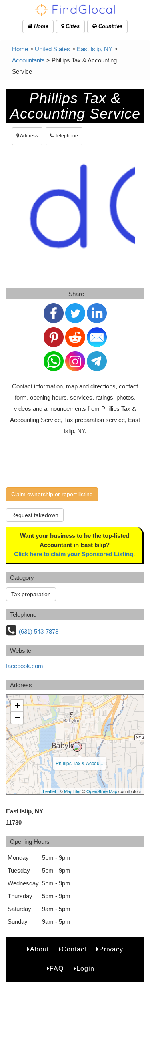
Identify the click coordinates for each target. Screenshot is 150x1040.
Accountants (28, 60)
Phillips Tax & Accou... (79, 763)
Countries (109, 26)
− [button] (17, 717)
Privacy (111, 949)
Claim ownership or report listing (52, 494)
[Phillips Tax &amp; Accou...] (77, 747)
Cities (72, 26)
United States (52, 49)
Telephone (66, 136)
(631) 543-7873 (38, 631)
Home (40, 26)
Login (85, 968)
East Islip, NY (94, 49)
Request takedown (34, 515)
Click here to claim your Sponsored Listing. (74, 554)
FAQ (57, 968)
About (39, 949)
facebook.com (24, 665)
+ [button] (17, 705)
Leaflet (49, 791)
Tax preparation (31, 594)
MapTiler (72, 791)
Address (28, 136)
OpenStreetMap (101, 791)
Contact (74, 949)
